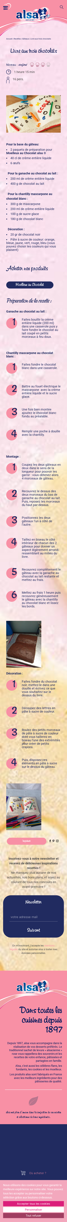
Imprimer (27, 841)
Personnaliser (33, 1209)
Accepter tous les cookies (33, 1203)
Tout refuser (33, 1215)
